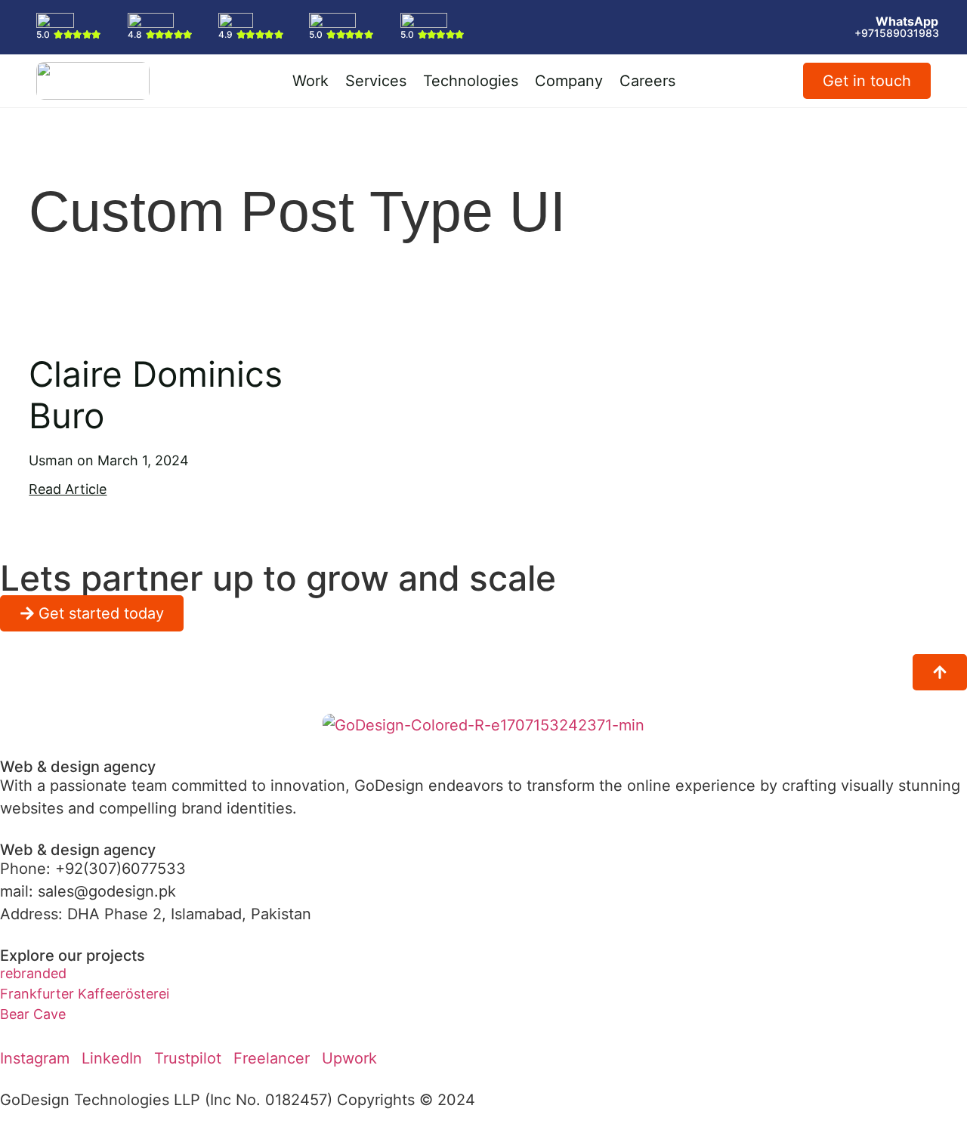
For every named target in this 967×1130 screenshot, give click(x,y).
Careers (647, 81)
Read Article (68, 489)
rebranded (33, 973)
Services (375, 81)
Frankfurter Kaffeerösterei (84, 994)
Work (310, 81)
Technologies (470, 81)
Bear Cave (33, 1014)
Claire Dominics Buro (156, 395)
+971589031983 (896, 32)
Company (569, 81)
